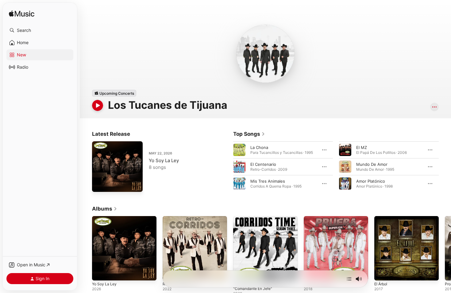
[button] (40, 30)
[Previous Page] (227, 167)
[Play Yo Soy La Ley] (99, 184)
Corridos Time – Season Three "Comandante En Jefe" (262, 221)
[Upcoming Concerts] (114, 93)
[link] (249, 134)
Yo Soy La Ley (164, 160)
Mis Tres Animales (267, 181)
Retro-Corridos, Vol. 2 (183, 218)
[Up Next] (349, 279)
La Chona (259, 147)
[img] (21, 13)
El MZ (361, 147)
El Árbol (381, 218)
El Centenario (263, 164)
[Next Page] (445, 167)
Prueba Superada (320, 218)
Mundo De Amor (371, 164)
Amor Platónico (370, 181)
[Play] (97, 105)
